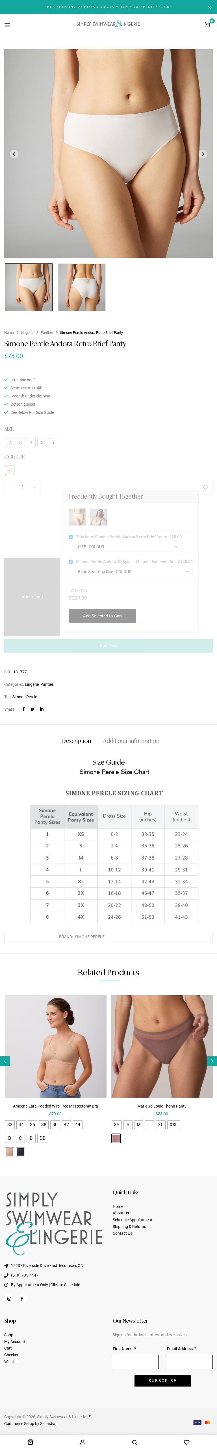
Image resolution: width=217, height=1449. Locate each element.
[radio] (9, 1125)
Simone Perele (24, 697)
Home (9, 332)
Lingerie (27, 332)
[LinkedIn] (42, 709)
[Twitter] (32, 709)
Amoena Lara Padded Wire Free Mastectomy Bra (55, 1106)
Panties (47, 332)
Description (76, 740)
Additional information (131, 740)
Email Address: (180, 1348)
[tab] (76, 741)
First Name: (123, 1348)
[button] (207, 24)
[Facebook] (23, 709)
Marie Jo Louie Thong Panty (161, 1106)
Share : (10, 709)
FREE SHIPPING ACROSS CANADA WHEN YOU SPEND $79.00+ (109, 7)
